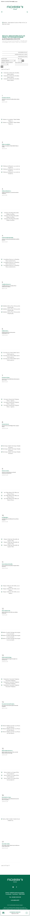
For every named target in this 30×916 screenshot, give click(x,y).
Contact (15, 1)
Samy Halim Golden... (6, 843)
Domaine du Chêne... (6, 377)
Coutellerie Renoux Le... (6, 284)
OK (23, 60)
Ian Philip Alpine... (5, 517)
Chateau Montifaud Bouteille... (8, 237)
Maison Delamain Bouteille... (7, 564)
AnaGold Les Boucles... (6, 97)
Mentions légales (19, 905)
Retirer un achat (5, 1)
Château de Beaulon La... (6, 190)
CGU (8, 905)
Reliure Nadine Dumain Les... (7, 750)
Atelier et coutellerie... (6, 144)
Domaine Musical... (5, 424)
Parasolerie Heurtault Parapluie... (8, 703)
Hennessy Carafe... (5, 470)
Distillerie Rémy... (5, 330)
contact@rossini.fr (15, 900)
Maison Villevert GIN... (6, 610)
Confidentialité (13, 905)
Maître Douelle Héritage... (7, 657)
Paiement (11, 1)
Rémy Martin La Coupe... (6, 797)
